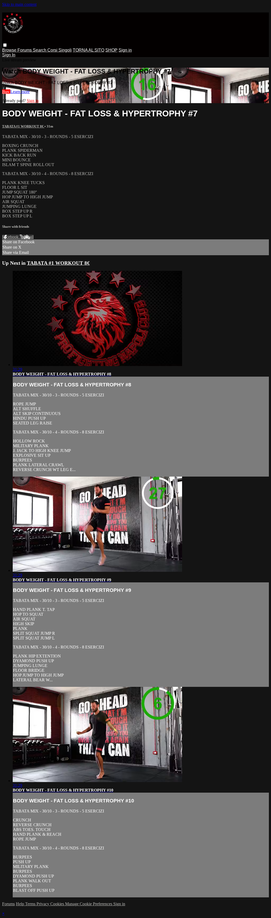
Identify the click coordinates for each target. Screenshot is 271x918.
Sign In (8, 55)
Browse (9, 50)
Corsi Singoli (59, 50)
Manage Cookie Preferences (89, 904)
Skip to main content (19, 4)
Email (29, 237)
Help (20, 904)
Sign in (125, 50)
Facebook (11, 237)
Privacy (43, 904)
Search (40, 50)
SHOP (111, 50)
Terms (31, 904)
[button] (5, 45)
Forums (25, 50)
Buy (6, 91)
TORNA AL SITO (88, 50)
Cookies (57, 904)
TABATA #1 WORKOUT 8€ (23, 126)
